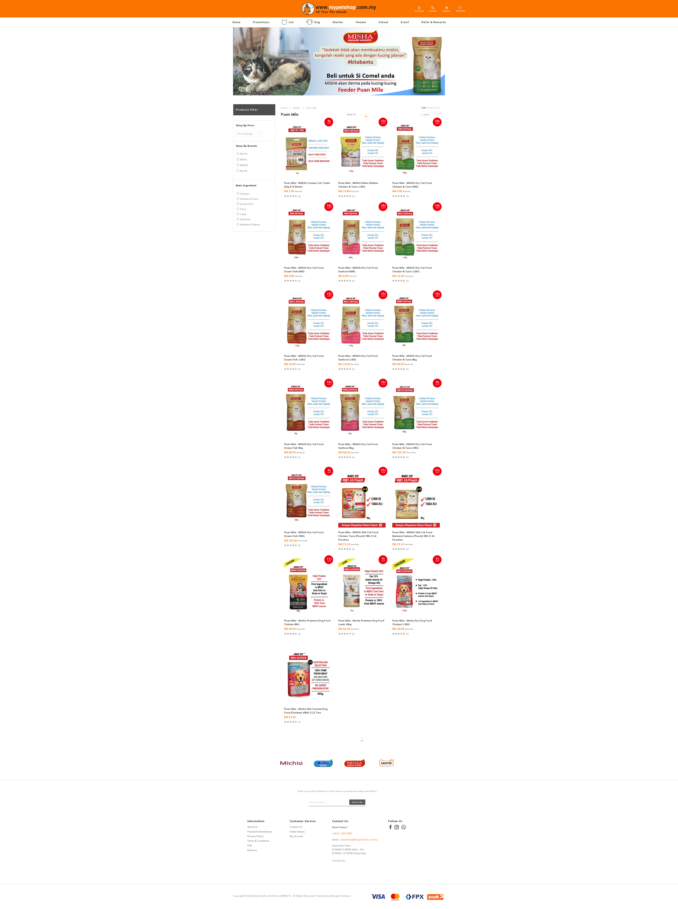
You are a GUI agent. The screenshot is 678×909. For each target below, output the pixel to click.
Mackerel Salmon (250, 224)
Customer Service (303, 821)
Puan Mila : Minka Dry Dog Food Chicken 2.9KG (412, 622)
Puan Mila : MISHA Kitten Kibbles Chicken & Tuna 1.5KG (358, 184)
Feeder (361, 22)
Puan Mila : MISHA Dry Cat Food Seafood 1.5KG (358, 357)
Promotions (261, 22)
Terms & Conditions (258, 840)
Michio (244, 153)
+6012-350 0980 (342, 833)
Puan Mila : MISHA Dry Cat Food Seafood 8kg (358, 446)
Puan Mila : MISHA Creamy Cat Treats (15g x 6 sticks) (307, 184)
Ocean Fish (246, 204)
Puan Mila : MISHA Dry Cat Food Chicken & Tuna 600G (412, 184)
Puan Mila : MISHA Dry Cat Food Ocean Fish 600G (303, 269)
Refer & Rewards (433, 22)
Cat (291, 22)
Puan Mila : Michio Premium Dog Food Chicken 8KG (307, 622)
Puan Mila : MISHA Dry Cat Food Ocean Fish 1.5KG (303, 357)
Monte (244, 170)
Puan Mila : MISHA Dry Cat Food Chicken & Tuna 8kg (412, 357)
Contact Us (296, 826)
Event (405, 22)
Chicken (244, 193)
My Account (296, 836)
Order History (297, 831)
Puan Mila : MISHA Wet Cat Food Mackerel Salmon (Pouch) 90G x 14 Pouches (413, 536)
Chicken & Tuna (249, 198)
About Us (252, 826)
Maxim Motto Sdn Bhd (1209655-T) (272, 896)
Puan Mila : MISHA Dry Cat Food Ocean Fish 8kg (303, 446)
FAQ (249, 845)
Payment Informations (259, 831)
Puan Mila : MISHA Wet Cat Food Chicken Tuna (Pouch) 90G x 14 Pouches (358, 536)
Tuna (243, 209)
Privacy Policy (255, 836)
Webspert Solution (340, 896)
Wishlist (460, 11)
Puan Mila (311, 108)
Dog (317, 22)
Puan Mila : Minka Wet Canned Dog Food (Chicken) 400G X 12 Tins (306, 710)
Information (255, 821)
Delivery (252, 850)
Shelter (337, 22)
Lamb (243, 214)
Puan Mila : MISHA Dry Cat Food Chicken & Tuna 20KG (412, 446)
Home (236, 22)
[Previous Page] (362, 114)
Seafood (245, 219)
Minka (243, 159)
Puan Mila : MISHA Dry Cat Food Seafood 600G (358, 269)
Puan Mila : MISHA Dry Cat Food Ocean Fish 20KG (303, 534)
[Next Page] (369, 114)
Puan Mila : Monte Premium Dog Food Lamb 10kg (361, 622)
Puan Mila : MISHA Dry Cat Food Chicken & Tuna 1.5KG (412, 269)
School (383, 22)
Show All (351, 114)
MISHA (244, 165)
